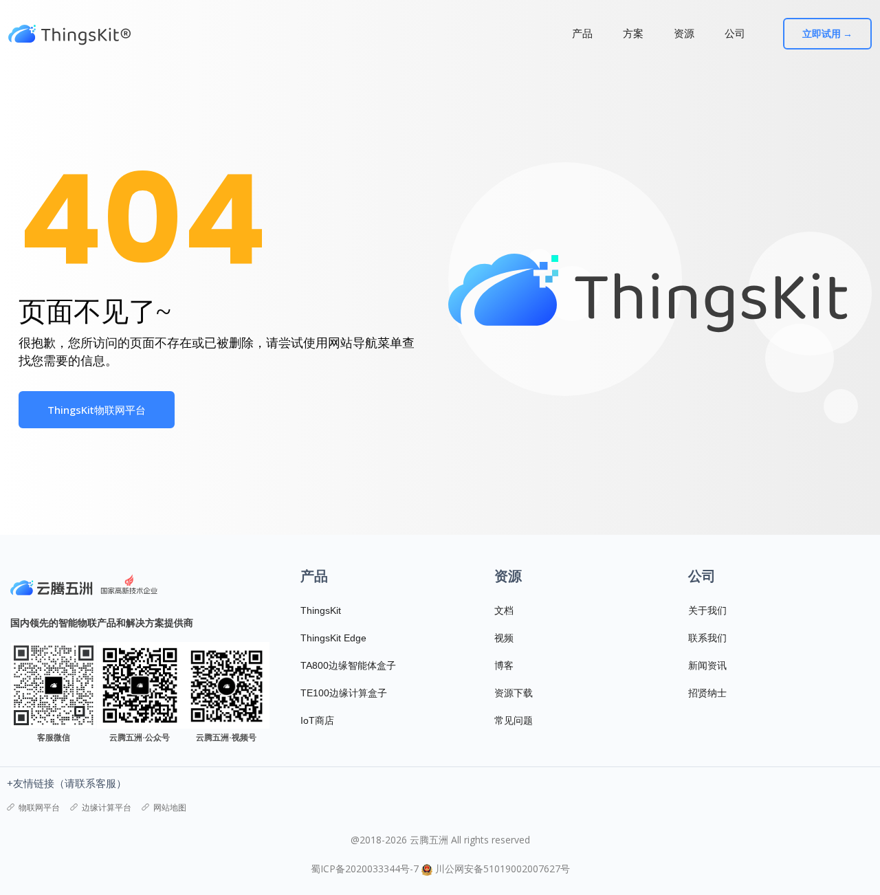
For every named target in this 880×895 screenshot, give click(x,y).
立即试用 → (827, 34)
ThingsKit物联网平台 (96, 410)
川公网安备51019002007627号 (502, 868)
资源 (684, 33)
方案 (633, 33)
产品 (582, 33)
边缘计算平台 (106, 807)
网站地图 (169, 807)
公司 (735, 33)
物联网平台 (39, 807)
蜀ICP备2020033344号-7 (365, 868)
